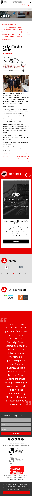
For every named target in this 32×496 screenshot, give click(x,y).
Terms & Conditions (19, 443)
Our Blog (24, 32)
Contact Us (19, 37)
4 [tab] (19, 273)
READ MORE (16, 241)
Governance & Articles (8, 37)
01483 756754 (20, 480)
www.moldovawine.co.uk (10, 149)
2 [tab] (7, 273)
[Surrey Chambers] (4, 4)
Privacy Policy (11, 443)
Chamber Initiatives (23, 34)
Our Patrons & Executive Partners (11, 27)
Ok (16, 492)
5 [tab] (25, 273)
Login (23, 5)
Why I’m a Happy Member (9, 34)
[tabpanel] (8, 267)
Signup (29, 5)
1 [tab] (1, 273)
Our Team (13, 24)
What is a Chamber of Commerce (11, 32)
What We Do (5, 24)
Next (30, 175)
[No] (30, 489)
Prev (26, 175)
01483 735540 (17, 2)
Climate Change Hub (7, 39)
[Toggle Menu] (29, 9)
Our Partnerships (6, 29)
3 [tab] (13, 273)
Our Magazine (17, 29)
